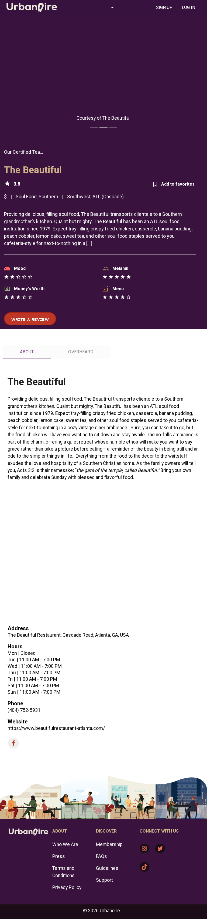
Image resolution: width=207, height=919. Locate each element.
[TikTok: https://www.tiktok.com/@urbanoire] (144, 867)
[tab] (164, 7)
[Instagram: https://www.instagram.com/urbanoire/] (144, 848)
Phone (15, 703)
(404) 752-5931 (24, 710)
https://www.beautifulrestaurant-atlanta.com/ (56, 728)
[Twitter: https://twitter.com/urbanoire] (160, 848)
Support (104, 880)
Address (18, 628)
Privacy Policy (66, 887)
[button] (92, 7)
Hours (15, 646)
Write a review (30, 319)
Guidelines (107, 868)
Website (17, 721)
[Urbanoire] (31, 7)
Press (58, 856)
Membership (109, 844)
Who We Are (65, 844)
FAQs (101, 856)
